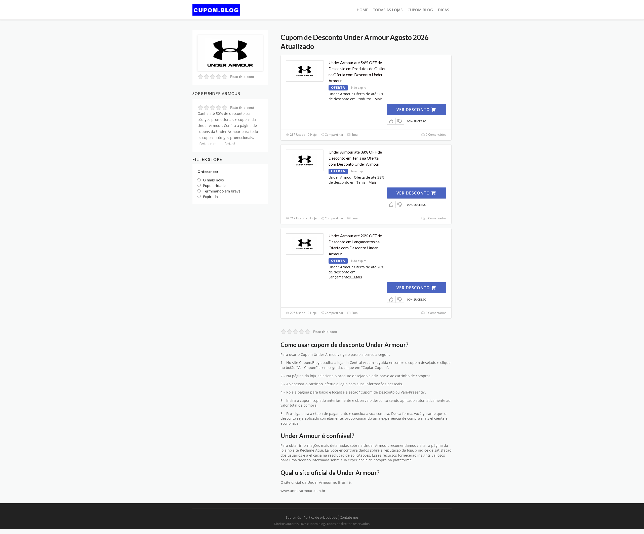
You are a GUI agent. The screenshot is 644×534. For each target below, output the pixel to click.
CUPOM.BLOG (420, 9)
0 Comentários (435, 134)
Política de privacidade (320, 517)
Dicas (443, 9)
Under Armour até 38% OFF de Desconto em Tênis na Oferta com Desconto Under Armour (355, 158)
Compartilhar (333, 134)
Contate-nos (349, 517)
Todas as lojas (388, 9)
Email (355, 134)
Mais (379, 98)
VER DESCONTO (413, 109)
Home (362, 9)
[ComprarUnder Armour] (230, 52)
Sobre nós (293, 517)
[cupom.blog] (216, 9)
